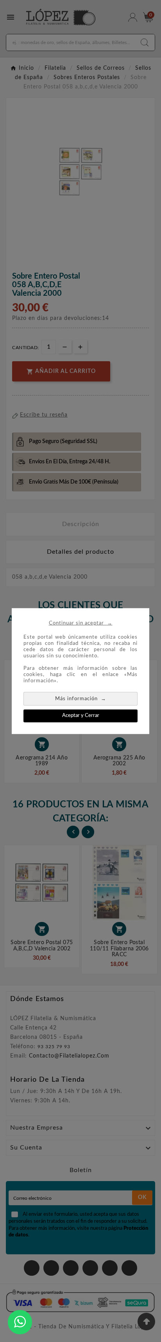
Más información (80, 698)
